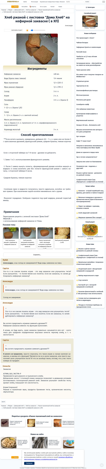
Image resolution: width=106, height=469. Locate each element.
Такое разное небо (83, 70)
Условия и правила (30, 468)
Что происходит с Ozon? (85, 38)
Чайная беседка (82, 42)
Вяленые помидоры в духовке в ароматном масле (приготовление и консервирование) (89, 199)
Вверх (3, 402)
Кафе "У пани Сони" (83, 141)
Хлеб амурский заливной (87, 213)
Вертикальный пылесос (85, 120)
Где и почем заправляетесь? (86, 157)
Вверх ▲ (84, 468)
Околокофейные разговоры (87, 90)
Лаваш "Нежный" (90, 28)
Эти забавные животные (85, 109)
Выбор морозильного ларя (88, 275)
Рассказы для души (83, 100)
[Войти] (4, 396)
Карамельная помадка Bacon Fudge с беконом (52, 1)
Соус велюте (83, 280)
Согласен (29, 463)
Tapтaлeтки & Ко (82, 86)
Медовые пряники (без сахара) (89, 217)
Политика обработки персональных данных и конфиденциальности (53, 468)
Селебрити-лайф (82, 104)
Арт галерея (80, 136)
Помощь (22, 468)
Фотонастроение (82, 95)
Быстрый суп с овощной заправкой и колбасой (90, 238)
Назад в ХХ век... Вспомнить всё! (88, 125)
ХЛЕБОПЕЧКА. (13, 2)
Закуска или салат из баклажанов (88, 162)
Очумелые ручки (82, 81)
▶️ (27, 30)
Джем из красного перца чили (87, 152)
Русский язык (81, 52)
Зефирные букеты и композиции (88, 47)
